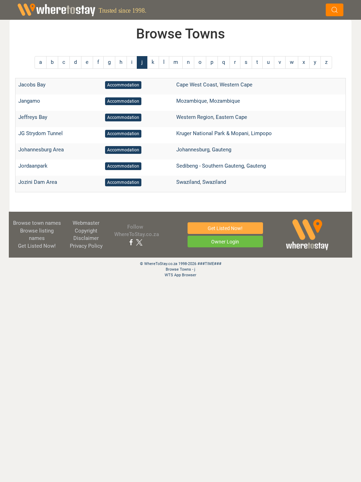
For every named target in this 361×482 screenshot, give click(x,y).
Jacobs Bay (31, 85)
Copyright (86, 231)
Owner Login (225, 242)
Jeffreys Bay (32, 117)
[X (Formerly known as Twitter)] (139, 242)
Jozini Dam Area (37, 182)
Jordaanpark (33, 166)
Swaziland (188, 182)
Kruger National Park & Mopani (212, 133)
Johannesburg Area (41, 149)
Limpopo (261, 133)
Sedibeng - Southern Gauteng (210, 166)
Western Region (194, 117)
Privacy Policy (86, 246)
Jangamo (29, 101)
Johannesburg (192, 149)
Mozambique (191, 101)
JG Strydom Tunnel (40, 133)
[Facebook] (131, 242)
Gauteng (221, 149)
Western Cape (236, 85)
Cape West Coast (196, 85)
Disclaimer (86, 238)
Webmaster (86, 223)
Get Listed (37, 246)
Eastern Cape (231, 117)
